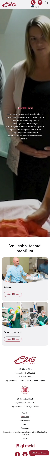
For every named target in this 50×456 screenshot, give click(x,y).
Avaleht (25, 413)
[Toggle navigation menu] (46, 7)
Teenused (25, 417)
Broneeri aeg (39, 453)
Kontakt (25, 438)
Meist (25, 424)
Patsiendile (25, 420)
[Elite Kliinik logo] (9, 4)
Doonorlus (25, 428)
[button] (36, 6)
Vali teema (13, 294)
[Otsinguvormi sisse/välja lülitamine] (46, 2)
